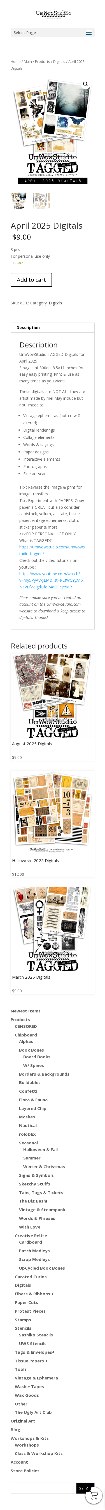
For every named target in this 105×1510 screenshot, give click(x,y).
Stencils (23, 1328)
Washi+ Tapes (29, 1386)
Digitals (59, 61)
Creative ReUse (31, 1235)
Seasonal (28, 1142)
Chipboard (26, 1035)
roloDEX (27, 1134)
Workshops (27, 1445)
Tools (21, 1369)
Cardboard (30, 1242)
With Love (29, 1227)
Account (19, 1462)
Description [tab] (28, 327)
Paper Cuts (26, 1302)
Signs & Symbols (36, 1175)
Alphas (26, 1041)
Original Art (23, 1421)
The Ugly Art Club (33, 1412)
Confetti (28, 1091)
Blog (15, 1429)
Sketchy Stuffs (34, 1184)
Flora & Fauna (33, 1099)
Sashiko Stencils (36, 1335)
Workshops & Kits (30, 1438)
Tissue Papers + (31, 1361)
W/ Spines (33, 1065)
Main (28, 61)
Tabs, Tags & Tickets (41, 1192)
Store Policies (25, 1470)
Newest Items (26, 1011)
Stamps (23, 1319)
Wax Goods (27, 1395)
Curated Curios (31, 1276)
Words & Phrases (37, 1218)
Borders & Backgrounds (44, 1074)
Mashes (27, 1117)
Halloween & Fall (40, 1149)
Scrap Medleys (34, 1259)
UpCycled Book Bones (42, 1268)
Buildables (30, 1082)
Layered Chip (32, 1108)
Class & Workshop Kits (39, 1453)
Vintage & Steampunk (42, 1209)
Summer (32, 1158)
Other (21, 1404)
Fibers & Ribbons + (34, 1293)
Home (16, 61)
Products (42, 61)
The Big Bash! (33, 1201)
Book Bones (31, 1050)
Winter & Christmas (44, 1166)
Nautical (28, 1125)
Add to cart (31, 279)
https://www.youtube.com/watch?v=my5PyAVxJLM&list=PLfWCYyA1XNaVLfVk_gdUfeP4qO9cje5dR (51, 580)
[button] (86, 84)
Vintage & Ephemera (36, 1378)
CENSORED (26, 1026)
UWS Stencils (32, 1343)
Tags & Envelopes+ (35, 1352)
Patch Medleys (34, 1250)
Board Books (36, 1056)
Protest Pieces (30, 1311)
